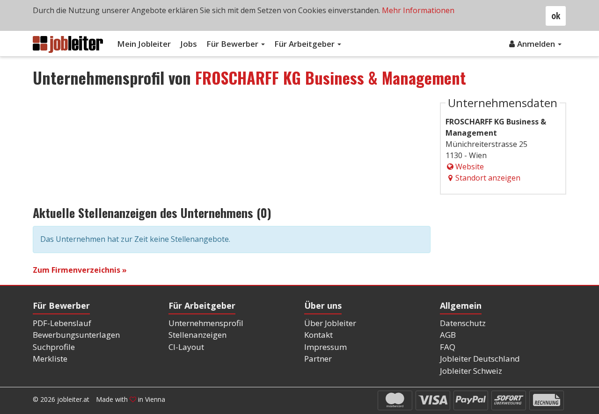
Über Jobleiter (330, 323)
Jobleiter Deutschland (480, 358)
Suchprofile (54, 346)
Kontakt (318, 334)
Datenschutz (463, 323)
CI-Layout (186, 346)
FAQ (447, 346)
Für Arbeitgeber (305, 43)
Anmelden (537, 43)
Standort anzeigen (487, 178)
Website (469, 166)
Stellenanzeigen (197, 334)
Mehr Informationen (418, 10)
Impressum (325, 346)
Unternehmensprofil (205, 323)
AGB (448, 334)
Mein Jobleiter (144, 43)
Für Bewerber (233, 43)
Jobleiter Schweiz (471, 370)
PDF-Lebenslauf (62, 323)
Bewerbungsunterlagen (76, 334)
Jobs (188, 43)
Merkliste (50, 358)
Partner (318, 358)
